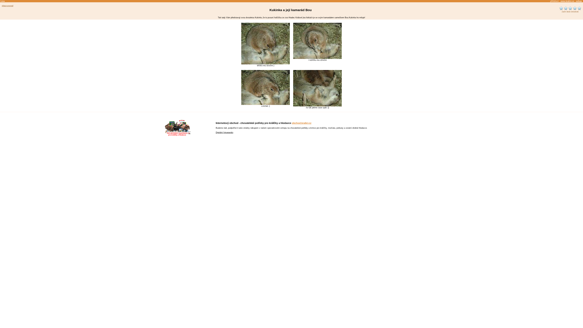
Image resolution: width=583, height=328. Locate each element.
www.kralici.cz (567, 1)
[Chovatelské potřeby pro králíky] (177, 135)
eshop (579, 1)
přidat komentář (7, 6)
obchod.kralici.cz (301, 123)
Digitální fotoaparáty (224, 132)
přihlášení (554, 1)
